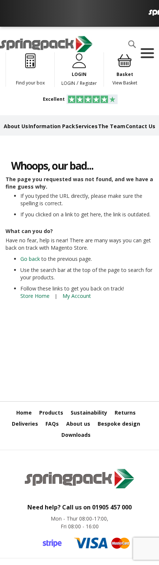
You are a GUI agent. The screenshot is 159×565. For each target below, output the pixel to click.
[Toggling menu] (147, 53)
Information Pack (51, 126)
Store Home (35, 295)
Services (86, 126)
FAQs (52, 423)
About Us (16, 126)
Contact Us (140, 126)
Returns (125, 412)
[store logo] (46, 44)
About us (78, 423)
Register (88, 83)
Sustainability (89, 412)
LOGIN (68, 83)
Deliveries (25, 423)
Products (51, 412)
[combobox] (50, 59)
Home (24, 412)
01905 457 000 (112, 507)
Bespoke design (119, 423)
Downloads (76, 434)
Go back (30, 258)
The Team (111, 126)
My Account (76, 295)
